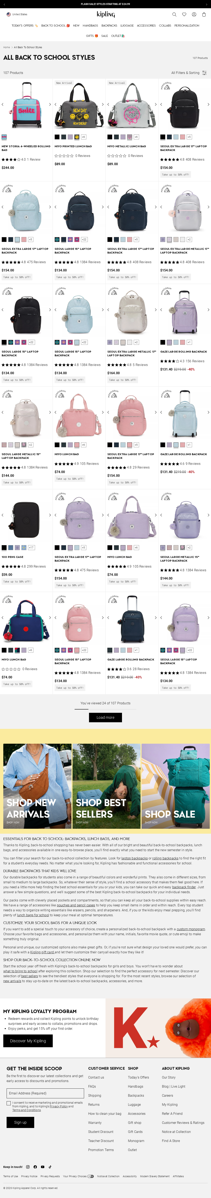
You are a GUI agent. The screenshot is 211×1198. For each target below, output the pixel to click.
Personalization (187, 26)
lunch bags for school (33, 915)
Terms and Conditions (26, 1110)
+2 (189, 239)
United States (19, 14)
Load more (105, 717)
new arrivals (12, 981)
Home (6, 47)
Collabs (165, 26)
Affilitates (178, 1176)
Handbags (90, 26)
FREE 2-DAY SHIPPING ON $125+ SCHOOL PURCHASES (136, 4)
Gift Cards (135, 1132)
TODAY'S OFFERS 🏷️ (25, 26)
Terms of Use (10, 1176)
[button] (4, 136)
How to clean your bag (104, 1114)
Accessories (146, 26)
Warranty (95, 1123)
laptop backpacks (134, 858)
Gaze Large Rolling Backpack (183, 351)
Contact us (96, 1077)
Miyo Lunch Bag (67, 454)
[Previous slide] (4, 4)
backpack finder (184, 887)
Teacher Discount (101, 1141)
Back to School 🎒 (55, 26)
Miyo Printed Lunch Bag (73, 146)
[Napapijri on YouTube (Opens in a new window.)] (43, 1167)
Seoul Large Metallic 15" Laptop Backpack (21, 456)
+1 (189, 342)
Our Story (169, 1077)
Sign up (20, 1122)
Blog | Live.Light (173, 1086)
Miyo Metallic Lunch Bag (126, 146)
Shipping (94, 1095)
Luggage (127, 26)
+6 (83, 137)
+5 (189, 137)
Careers (167, 1095)
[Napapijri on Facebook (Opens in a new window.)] (35, 1167)
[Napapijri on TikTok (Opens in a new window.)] (50, 1167)
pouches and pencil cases (76, 905)
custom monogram (191, 929)
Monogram (136, 1141)
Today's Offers (138, 1077)
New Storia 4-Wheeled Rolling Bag (26, 148)
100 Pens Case (12, 557)
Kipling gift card (42, 952)
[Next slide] (206, 4)
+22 (84, 239)
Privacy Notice (29, 1176)
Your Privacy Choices (75, 1176)
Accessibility (130, 1176)
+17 (31, 547)
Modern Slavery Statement (155, 1176)
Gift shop (134, 1123)
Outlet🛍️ (118, 36)
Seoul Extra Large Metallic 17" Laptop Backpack (184, 251)
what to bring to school (20, 971)
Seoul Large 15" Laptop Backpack (73, 251)
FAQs (92, 1086)
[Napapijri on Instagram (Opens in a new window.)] (28, 1167)
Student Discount (101, 1132)
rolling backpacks (165, 858)
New (76, 26)
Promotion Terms (101, 1150)
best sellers (29, 976)
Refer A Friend (172, 1114)
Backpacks (109, 26)
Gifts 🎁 (92, 36)
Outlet (132, 1150)
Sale (104, 36)
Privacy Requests (50, 1176)
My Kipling (170, 1105)
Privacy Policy (59, 1106)
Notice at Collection (176, 1132)
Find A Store (171, 1141)
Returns (94, 1105)
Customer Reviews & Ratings (183, 1123)
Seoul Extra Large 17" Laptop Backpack (183, 148)
